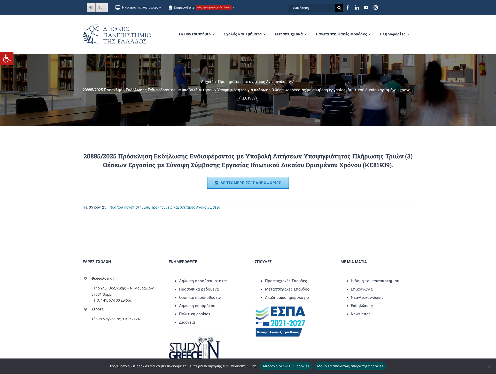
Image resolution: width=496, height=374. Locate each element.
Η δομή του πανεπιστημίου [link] (375, 281)
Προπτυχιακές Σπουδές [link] (286, 281)
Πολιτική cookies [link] (194, 314)
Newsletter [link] (360, 314)
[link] (6, 58)
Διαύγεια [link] (187, 322)
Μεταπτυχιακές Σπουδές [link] (287, 289)
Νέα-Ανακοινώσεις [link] (367, 297)
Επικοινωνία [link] (362, 289)
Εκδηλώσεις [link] (362, 305)
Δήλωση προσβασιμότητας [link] (203, 281)
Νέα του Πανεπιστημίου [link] (129, 207)
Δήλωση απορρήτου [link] (197, 305)
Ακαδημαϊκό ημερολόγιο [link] (287, 297)
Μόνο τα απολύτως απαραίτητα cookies (350, 366)
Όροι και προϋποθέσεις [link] (200, 297)
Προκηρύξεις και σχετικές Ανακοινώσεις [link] (185, 207)
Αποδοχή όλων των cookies (286, 366)
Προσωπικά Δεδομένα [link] (199, 289)
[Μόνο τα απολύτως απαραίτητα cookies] (489, 366)
